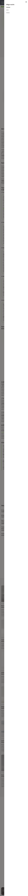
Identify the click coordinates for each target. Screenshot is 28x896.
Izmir (7, 10)
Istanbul (8, 7)
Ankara (8, 12)
